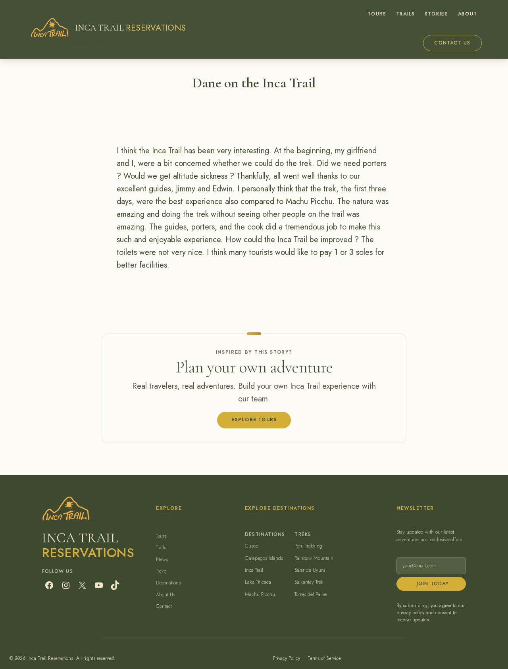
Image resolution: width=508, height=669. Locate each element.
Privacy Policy (286, 658)
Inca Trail (167, 150)
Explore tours (254, 419)
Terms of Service (324, 658)
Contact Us (452, 42)
